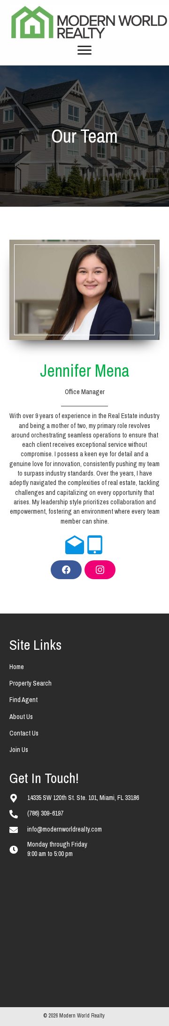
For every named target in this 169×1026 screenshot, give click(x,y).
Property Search (30, 683)
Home (16, 666)
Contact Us (23, 733)
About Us (21, 716)
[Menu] (84, 50)
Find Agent (23, 699)
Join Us (18, 749)
